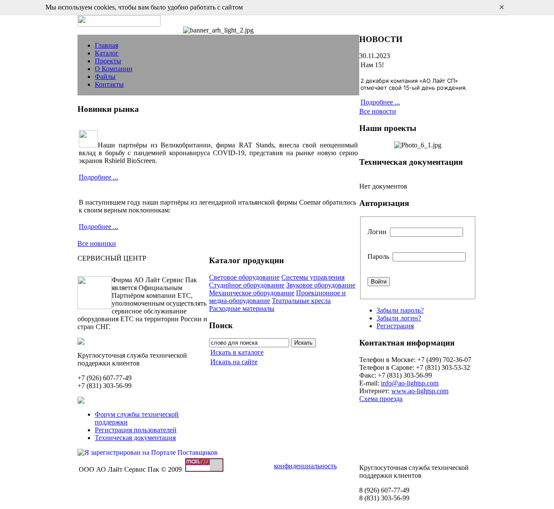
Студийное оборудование (246, 285)
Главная (106, 45)
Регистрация (395, 326)
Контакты (109, 84)
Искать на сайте (234, 361)
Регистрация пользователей (136, 430)
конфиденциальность (305, 466)
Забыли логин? (399, 318)
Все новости (377, 111)
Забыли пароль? (400, 310)
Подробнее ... (98, 177)
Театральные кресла (301, 300)
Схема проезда (381, 398)
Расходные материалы (241, 308)
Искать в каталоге (237, 352)
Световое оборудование (244, 277)
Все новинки (96, 243)
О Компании (113, 68)
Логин (377, 231)
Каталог (107, 53)
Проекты (108, 61)
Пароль (378, 256)
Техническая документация (135, 437)
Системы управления (313, 277)
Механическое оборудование (251, 293)
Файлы (105, 76)
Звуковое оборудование (320, 285)
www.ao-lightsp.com (419, 391)
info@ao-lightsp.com (409, 383)
